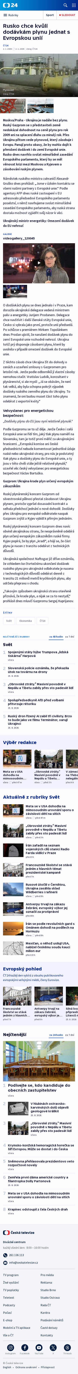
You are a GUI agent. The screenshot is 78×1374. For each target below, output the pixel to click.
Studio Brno (48, 1290)
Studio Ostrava (50, 1297)
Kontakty (47, 1335)
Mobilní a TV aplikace (16, 1328)
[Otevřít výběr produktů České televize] (74, 5)
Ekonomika (26, 620)
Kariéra (45, 1312)
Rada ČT (46, 1305)
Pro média (47, 1275)
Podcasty (9, 1305)
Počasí (7, 1312)
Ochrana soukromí (26, 1367)
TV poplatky (11, 1290)
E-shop (7, 1320)
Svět (9, 620)
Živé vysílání (11, 1282)
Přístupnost (48, 1367)
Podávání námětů (52, 1320)
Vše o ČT (8, 1335)
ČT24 (5, 45)
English (7, 1367)
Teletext (8, 1297)
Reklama (46, 1282)
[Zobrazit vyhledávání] (65, 5)
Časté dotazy (49, 1328)
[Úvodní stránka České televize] (19, 1232)
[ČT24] (10, 5)
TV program (11, 1275)
